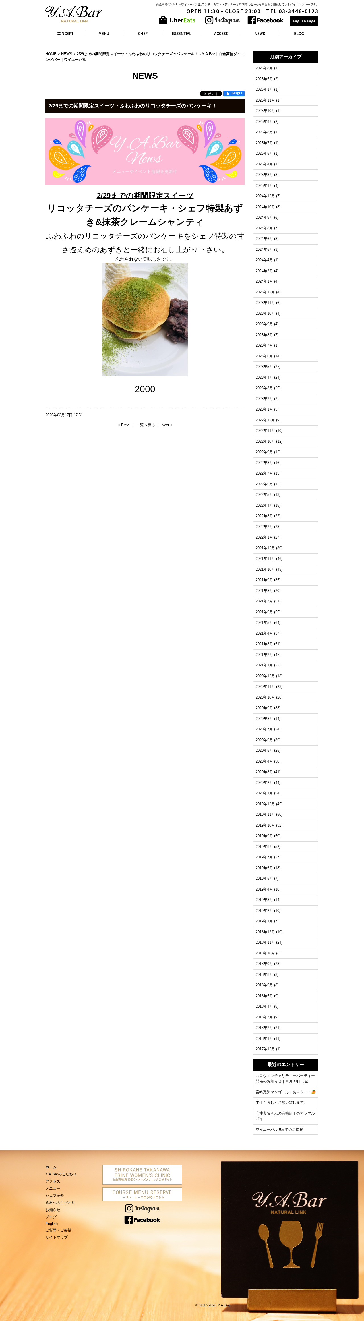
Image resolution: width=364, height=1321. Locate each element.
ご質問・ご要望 (58, 1230)
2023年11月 (265, 303)
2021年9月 (264, 580)
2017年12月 (265, 1049)
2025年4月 (264, 164)
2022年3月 (264, 516)
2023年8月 (264, 335)
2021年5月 (264, 622)
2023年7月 (264, 345)
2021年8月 (264, 591)
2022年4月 (264, 505)
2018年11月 (265, 942)
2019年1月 (264, 921)
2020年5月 (264, 750)
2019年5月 (264, 878)
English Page (304, 20)
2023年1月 (264, 409)
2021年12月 (265, 548)
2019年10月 (265, 825)
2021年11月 (265, 558)
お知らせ (53, 1210)
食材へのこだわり (60, 1202)
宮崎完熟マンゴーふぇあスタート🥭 (286, 1092)
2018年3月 (264, 1017)
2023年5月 (264, 367)
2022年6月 (264, 484)
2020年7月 (264, 729)
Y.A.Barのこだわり (61, 1174)
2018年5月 (264, 996)
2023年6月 (264, 356)
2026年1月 (264, 89)
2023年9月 (264, 324)
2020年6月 (264, 740)
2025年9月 (264, 121)
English (52, 1223)
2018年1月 (264, 1038)
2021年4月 (264, 633)
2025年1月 (264, 185)
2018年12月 (265, 932)
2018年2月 (264, 1028)
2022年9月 (264, 452)
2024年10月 (265, 207)
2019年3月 (264, 900)
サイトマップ (57, 1237)
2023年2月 (264, 399)
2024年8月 (264, 228)
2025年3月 (264, 175)
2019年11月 (265, 814)
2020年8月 (264, 719)
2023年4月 (264, 377)
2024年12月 (265, 196)
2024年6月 (264, 239)
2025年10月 (265, 111)
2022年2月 (264, 527)
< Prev (124, 425)
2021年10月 (265, 569)
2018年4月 (264, 1006)
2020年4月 (264, 761)
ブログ (51, 1217)
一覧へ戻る (145, 425)
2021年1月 (264, 665)
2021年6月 (264, 612)
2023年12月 (265, 292)
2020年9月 (264, 708)
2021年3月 (264, 644)
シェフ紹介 (55, 1195)
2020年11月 (265, 686)
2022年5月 (264, 494)
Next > (167, 425)
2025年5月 (264, 153)
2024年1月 (264, 281)
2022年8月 (264, 463)
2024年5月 (264, 249)
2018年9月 (264, 964)
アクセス (53, 1181)
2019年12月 (265, 804)
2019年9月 (264, 836)
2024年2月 (264, 271)
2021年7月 (264, 601)
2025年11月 (265, 100)
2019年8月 (264, 846)
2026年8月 (264, 68)
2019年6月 (264, 868)
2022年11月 (265, 430)
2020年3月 (264, 772)
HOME (51, 54)
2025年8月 (264, 132)
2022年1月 (264, 537)
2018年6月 (264, 985)
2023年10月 (265, 313)
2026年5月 (264, 79)
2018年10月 (265, 953)
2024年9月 (264, 217)
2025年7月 (264, 143)
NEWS (66, 54)
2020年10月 (265, 697)
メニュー (53, 1188)
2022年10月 (265, 441)
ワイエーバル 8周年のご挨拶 (279, 1129)
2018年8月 (264, 974)
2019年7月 (264, 857)
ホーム (51, 1167)
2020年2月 (264, 782)
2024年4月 (264, 260)
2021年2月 (264, 655)
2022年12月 (265, 420)
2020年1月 (264, 793)
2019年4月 (264, 889)
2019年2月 (264, 910)
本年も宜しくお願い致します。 (281, 1102)
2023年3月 (264, 388)
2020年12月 (265, 676)
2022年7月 (264, 473)
